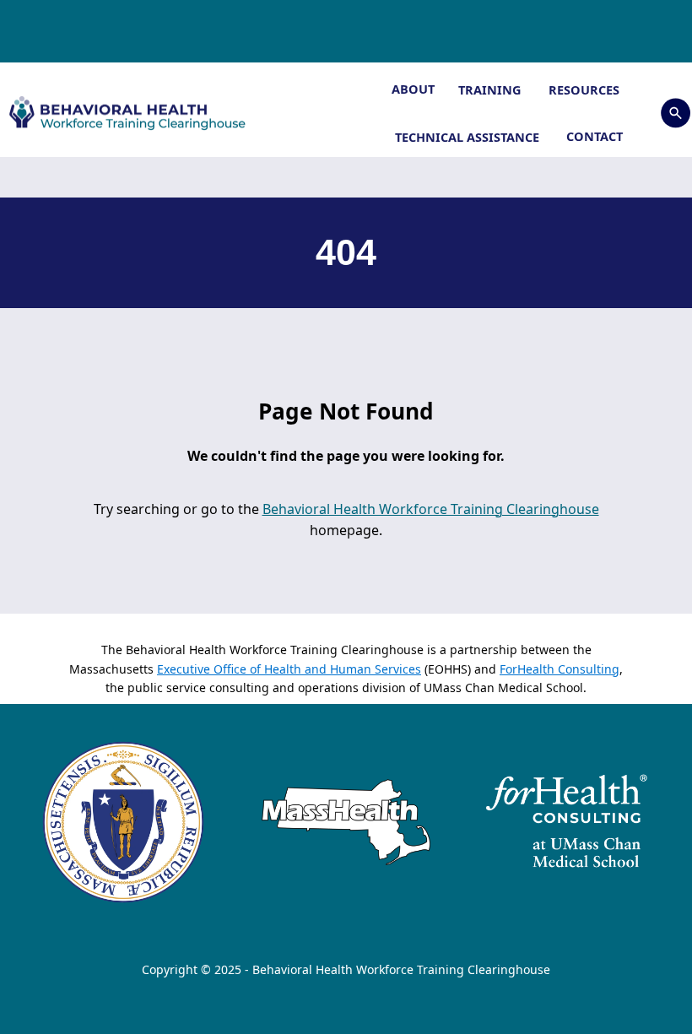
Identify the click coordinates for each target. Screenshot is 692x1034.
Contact (594, 135)
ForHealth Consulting (559, 669)
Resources (586, 89)
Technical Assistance (469, 136)
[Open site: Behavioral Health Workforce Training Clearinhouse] (136, 113)
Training (491, 89)
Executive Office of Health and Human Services (289, 669)
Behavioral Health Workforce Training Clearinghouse (430, 509)
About (413, 88)
